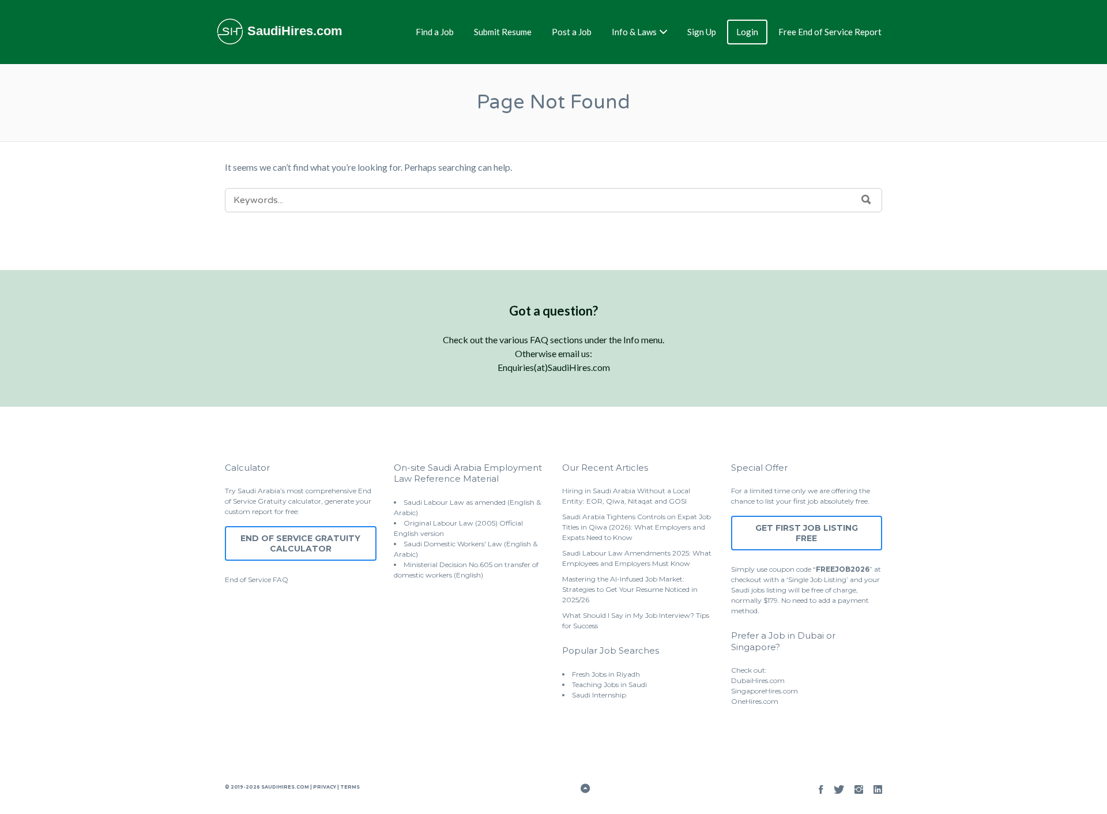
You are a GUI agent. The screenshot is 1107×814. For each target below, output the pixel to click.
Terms (349, 787)
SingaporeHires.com (764, 691)
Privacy (324, 787)
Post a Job (572, 32)
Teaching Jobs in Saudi (609, 684)
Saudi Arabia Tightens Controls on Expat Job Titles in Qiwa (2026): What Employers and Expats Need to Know (636, 527)
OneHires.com (754, 701)
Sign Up (701, 32)
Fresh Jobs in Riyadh (606, 674)
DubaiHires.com (758, 680)
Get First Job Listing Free (806, 533)
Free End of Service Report (830, 32)
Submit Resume (503, 32)
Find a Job (435, 32)
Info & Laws (634, 32)
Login (747, 32)
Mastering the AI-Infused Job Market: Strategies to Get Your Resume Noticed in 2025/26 (630, 589)
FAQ (280, 579)
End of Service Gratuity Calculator (300, 543)
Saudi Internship (599, 695)
